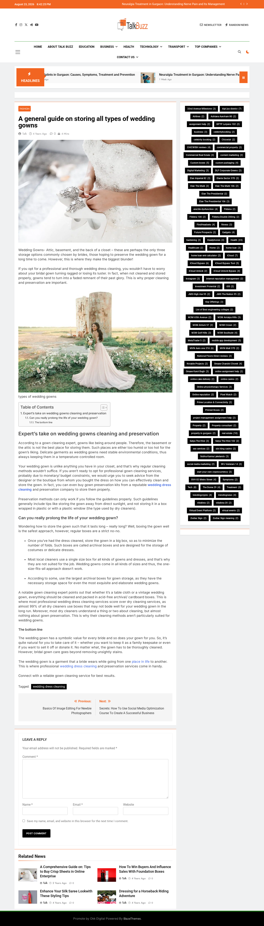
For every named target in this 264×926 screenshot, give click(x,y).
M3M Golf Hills (201, 332)
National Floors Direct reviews (214, 356)
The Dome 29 (211, 487)
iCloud (232, 255)
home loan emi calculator (206, 255)
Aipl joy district (231, 108)
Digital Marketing (198, 170)
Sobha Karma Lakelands (214, 456)
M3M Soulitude (227, 332)
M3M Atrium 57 (203, 325)
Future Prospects (205, 232)
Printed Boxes (214, 410)
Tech (192, 487)
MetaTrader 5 (196, 340)
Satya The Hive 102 (227, 441)
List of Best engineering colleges (214, 309)
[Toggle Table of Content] (102, 407)
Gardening (193, 240)
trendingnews (227, 495)
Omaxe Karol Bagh (197, 371)
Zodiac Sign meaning (225, 518)
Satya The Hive (199, 441)
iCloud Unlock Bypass (227, 271)
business (200, 132)
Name (27, 804)
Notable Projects (197, 363)
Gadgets (228, 232)
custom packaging (226, 162)
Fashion (24, 108)
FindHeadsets (206, 224)
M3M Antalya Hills (229, 317)
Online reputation (203, 394)
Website (128, 804)
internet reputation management (224, 278)
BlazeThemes (132, 918)
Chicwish (228, 139)
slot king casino (226, 448)
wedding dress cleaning (78, 666)
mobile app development (226, 340)
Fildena (229, 209)
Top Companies (206, 46)
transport (176, 46)
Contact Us (126, 57)
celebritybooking (224, 132)
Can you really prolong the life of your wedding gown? (63, 417)
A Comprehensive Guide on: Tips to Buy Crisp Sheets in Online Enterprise (65, 871)
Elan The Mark (199, 186)
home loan (233, 247)
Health (128, 46)
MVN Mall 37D (229, 348)
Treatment (234, 487)
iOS (230, 286)
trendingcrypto (202, 495)
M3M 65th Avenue (199, 317)
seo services (201, 448)
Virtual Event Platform (202, 510)
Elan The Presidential (214, 193)
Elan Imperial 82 (200, 178)
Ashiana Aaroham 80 (223, 116)
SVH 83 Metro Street (203, 479)
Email (78, 804)
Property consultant (224, 425)
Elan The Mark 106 (226, 186)
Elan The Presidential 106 (214, 201)
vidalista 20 (224, 502)
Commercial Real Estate (200, 155)
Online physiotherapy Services (214, 387)
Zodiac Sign (198, 518)
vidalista (203, 502)
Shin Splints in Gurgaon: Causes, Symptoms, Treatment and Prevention (57, 74)
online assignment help (229, 371)
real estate (230, 433)
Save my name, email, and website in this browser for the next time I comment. (77, 821)
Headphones (215, 240)
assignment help (199, 124)
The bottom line (43, 422)
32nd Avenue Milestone (201, 108)
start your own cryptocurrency (214, 472)
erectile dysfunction (205, 209)
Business (107, 46)
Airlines (198, 116)
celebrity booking (204, 139)
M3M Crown (227, 325)
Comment (30, 757)
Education (87, 46)
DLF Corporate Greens (228, 170)
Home (38, 46)
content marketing (231, 155)
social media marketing (201, 464)
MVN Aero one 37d (202, 348)
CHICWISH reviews (198, 147)
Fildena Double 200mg (225, 217)
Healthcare (195, 247)
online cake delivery (202, 379)
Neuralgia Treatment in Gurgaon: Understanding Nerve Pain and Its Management (173, 4)
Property (199, 425)
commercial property (229, 147)
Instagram (193, 278)
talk (24, 134)
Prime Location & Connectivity (214, 402)
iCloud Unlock (198, 271)
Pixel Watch (228, 394)
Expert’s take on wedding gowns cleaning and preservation (64, 413)
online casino (229, 379)
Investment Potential (207, 286)
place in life (141, 661)
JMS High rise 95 (199, 294)
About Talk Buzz (60, 46)
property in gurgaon (203, 433)
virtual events (231, 510)
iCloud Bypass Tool (227, 263)
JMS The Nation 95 (228, 294)
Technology (149, 46)
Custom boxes (199, 162)
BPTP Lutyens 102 (228, 124)
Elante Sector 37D (228, 178)
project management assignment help (214, 417)
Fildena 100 (198, 217)
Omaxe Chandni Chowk (228, 363)
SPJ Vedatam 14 (231, 464)
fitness (226, 224)
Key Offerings (214, 302)
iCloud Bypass (199, 263)
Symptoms (230, 479)
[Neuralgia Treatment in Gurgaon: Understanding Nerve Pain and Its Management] (120, 79)
